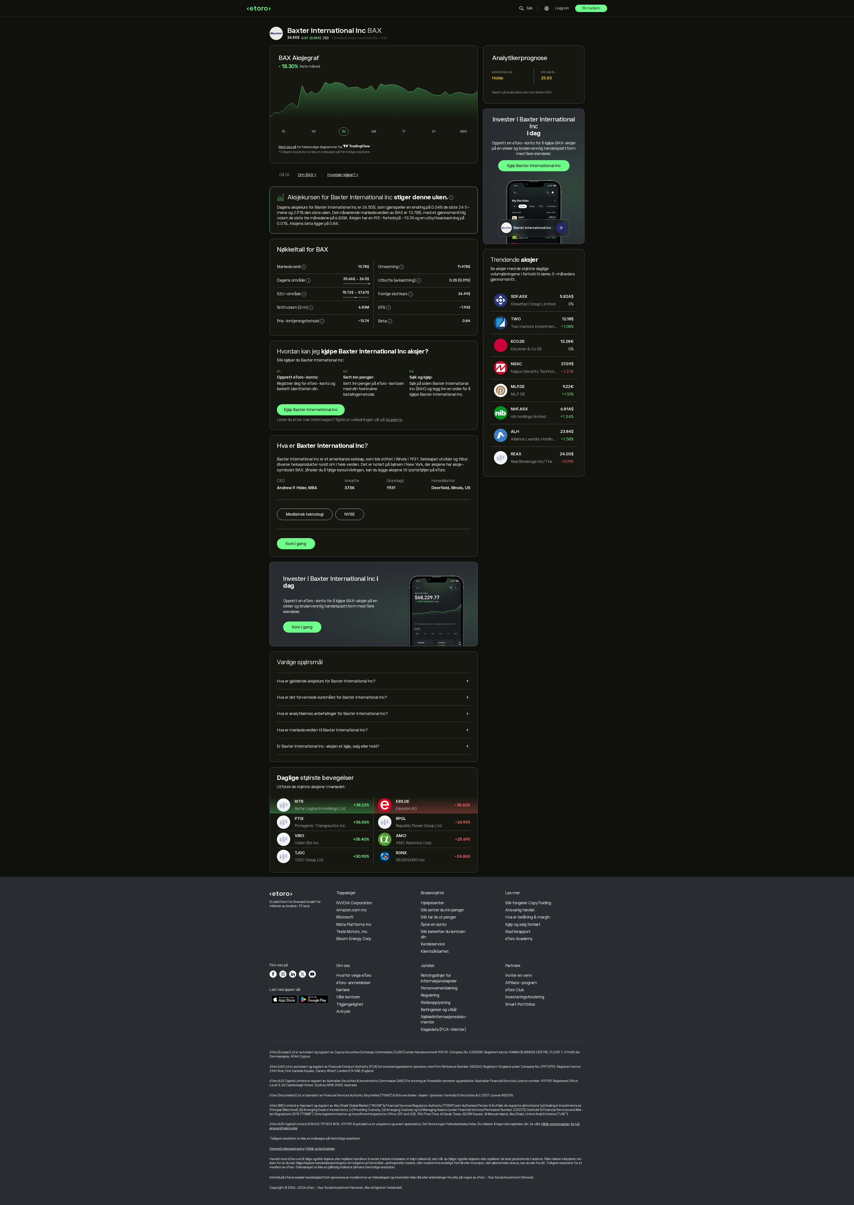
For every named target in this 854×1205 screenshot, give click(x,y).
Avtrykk (343, 1011)
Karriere (343, 990)
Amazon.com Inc (351, 910)
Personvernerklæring (439, 988)
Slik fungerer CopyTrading (528, 903)
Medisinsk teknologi (305, 514)
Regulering (430, 995)
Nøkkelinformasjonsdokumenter (444, 1019)
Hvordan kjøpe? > (342, 175)
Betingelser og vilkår (439, 1009)
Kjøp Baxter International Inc (534, 165)
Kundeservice (433, 944)
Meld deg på (287, 147)
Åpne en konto (434, 924)
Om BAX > (307, 175)
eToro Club (514, 990)
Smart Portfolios (520, 1004)
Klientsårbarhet (435, 951)
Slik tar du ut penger (438, 917)
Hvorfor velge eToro (353, 975)
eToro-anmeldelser (353, 983)
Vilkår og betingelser (555, 1124)
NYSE (349, 514)
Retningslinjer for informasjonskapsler (439, 978)
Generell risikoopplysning (287, 1149)
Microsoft (345, 917)
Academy (394, 420)
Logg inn (562, 8)
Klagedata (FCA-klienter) (443, 1029)
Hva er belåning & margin (527, 917)
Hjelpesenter (432, 903)
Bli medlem (591, 8)
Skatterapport (518, 931)
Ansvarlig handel (519, 910)
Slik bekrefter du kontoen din (443, 934)
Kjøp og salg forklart (522, 924)
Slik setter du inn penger (442, 910)
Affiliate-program (521, 983)
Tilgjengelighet (349, 1004)
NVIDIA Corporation (354, 903)
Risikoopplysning (435, 1002)
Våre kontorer (348, 997)
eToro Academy (519, 939)
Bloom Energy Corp (353, 939)
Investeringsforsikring (524, 997)
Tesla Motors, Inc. (352, 931)
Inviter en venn (518, 975)
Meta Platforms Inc (353, 924)
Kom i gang (296, 543)
